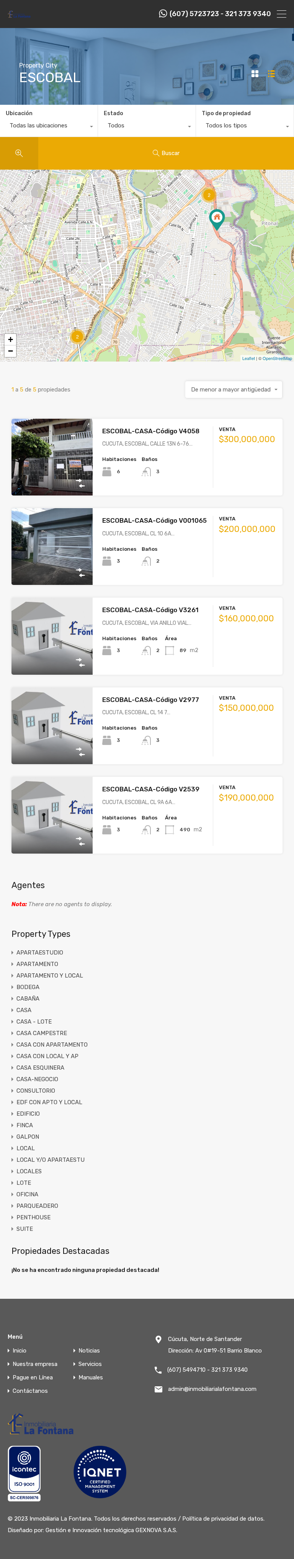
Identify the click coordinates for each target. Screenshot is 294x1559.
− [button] (10, 351)
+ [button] (10, 339)
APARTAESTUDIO (39, 952)
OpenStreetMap (277, 358)
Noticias (89, 1351)
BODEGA (27, 987)
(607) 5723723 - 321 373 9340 (220, 14)
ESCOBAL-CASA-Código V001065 (154, 520)
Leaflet (248, 358)
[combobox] (49, 127)
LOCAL (25, 1148)
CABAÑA (27, 998)
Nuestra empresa (35, 1364)
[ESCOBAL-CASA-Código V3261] (217, 220)
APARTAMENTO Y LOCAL (49, 975)
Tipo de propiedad (226, 113)
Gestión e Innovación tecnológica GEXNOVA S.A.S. (111, 1530)
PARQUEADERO (37, 1205)
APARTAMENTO (37, 964)
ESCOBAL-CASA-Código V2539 (150, 789)
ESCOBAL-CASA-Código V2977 (150, 700)
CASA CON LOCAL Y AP (47, 1056)
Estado (113, 113)
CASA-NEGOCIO (37, 1079)
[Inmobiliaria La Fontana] (19, 16)
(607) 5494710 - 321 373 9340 (207, 1369)
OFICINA (27, 1194)
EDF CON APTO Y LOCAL (49, 1102)
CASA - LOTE (34, 1021)
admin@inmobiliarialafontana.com (212, 1389)
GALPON (27, 1136)
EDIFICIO (28, 1113)
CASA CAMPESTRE (41, 1033)
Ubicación (19, 113)
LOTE (23, 1182)
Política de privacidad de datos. (223, 1518)
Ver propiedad (52, 480)
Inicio (19, 1351)
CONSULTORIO (35, 1090)
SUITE (24, 1228)
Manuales (90, 1378)
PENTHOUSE (33, 1217)
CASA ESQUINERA (40, 1067)
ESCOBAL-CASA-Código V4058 (150, 431)
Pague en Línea (33, 1378)
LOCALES (29, 1171)
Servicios (90, 1364)
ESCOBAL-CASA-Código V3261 (150, 610)
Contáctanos (30, 1391)
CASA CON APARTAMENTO (52, 1044)
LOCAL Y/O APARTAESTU (50, 1159)
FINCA (24, 1125)
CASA (23, 1010)
